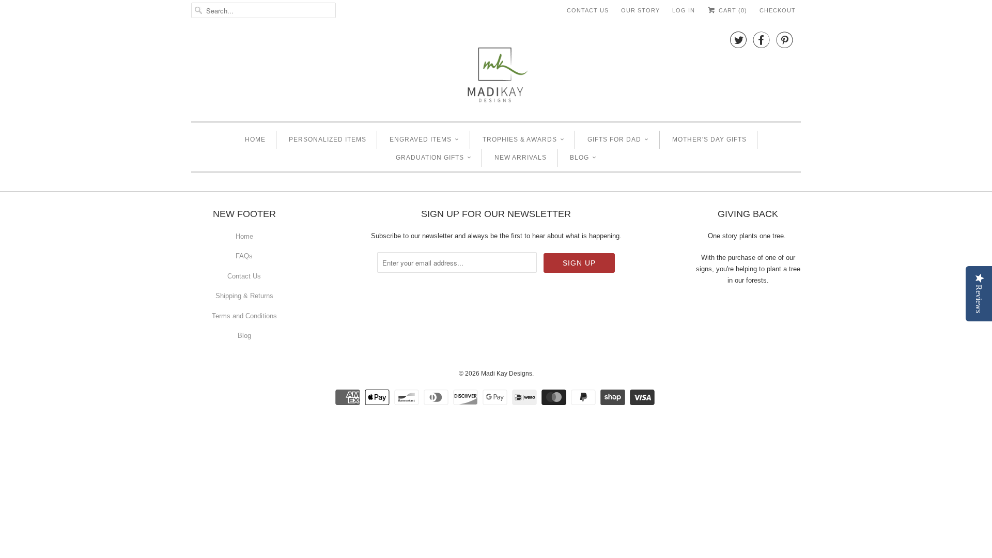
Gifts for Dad (614, 139)
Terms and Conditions (244, 316)
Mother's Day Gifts (709, 139)
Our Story (640, 10)
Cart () (732, 10)
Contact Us (588, 10)
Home (255, 139)
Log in (683, 10)
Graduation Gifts (430, 157)
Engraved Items (421, 139)
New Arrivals (520, 157)
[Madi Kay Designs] (496, 69)
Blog (579, 157)
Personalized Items (327, 139)
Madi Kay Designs (506, 373)
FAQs (244, 256)
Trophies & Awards (520, 139)
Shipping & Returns (244, 296)
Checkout (778, 10)
